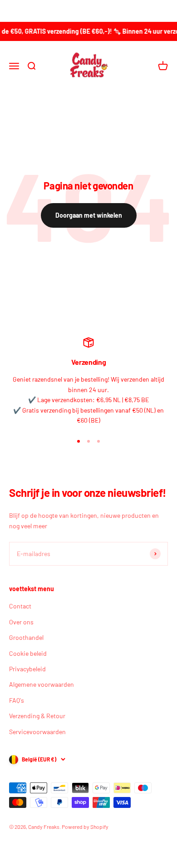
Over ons (21, 622)
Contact (20, 606)
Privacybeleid (27, 669)
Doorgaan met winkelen (88, 215)
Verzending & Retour (37, 716)
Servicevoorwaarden (37, 732)
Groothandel (26, 637)
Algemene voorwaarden (41, 684)
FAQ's (16, 700)
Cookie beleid (28, 653)
